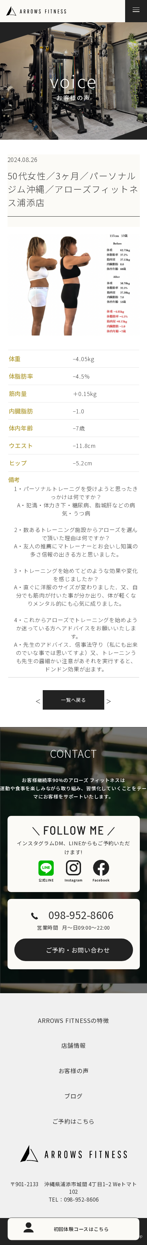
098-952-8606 (81, 914)
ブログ (73, 1096)
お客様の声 (73, 1070)
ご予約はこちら (73, 1121)
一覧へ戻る (73, 699)
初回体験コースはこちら (81, 1228)
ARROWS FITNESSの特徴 (73, 1020)
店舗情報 (73, 1045)
